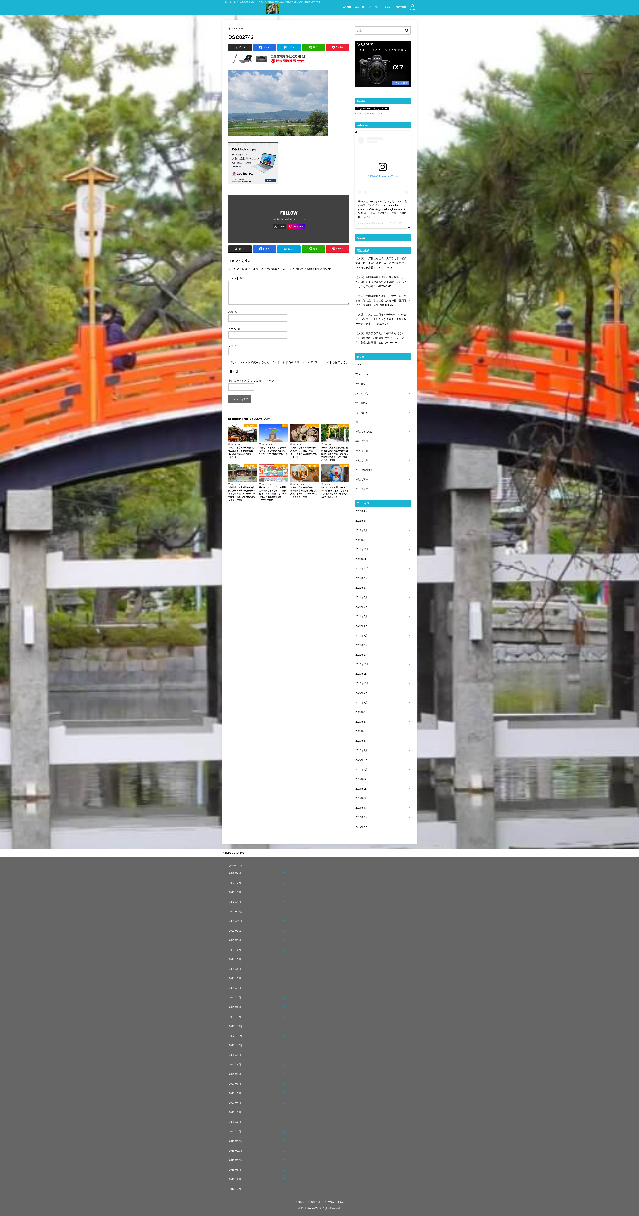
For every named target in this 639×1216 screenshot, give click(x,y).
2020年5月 (361, 731)
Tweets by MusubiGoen (368, 113)
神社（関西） (363, 489)
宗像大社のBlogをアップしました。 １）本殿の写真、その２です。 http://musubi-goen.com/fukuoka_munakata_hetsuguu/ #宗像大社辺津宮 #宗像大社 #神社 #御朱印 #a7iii (382, 209)
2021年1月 (361, 654)
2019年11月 (362, 788)
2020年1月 (361, 769)
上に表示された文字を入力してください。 (254, 380)
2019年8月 (361, 817)
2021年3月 (361, 635)
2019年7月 (361, 827)
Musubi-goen (365, 223)
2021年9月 (361, 578)
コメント (235, 278)
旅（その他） (363, 393)
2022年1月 (361, 540)
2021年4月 (361, 626)
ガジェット (361, 383)
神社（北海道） (364, 470)
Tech (377, 7)
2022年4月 (361, 511)
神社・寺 (359, 7)
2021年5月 (361, 616)
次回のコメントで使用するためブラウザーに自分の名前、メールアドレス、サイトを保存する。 (290, 362)
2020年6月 (361, 721)
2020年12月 (362, 664)
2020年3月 (361, 750)
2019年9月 (361, 807)
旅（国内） (361, 403)
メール (234, 328)
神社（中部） (363, 450)
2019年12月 (362, 779)
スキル (388, 7)
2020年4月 (361, 740)
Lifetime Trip (313, 1208)
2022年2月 (361, 530)
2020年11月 (362, 673)
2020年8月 (361, 702)
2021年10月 (362, 568)
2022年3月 (361, 520)
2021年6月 (361, 607)
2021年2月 (361, 645)
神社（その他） (364, 431)
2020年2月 (361, 760)
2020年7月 (361, 712)
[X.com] (280, 226)
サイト (232, 345)
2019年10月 (362, 798)
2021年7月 (361, 597)
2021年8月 (361, 587)
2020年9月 (361, 693)
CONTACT (401, 7)
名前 (232, 311)
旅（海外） (361, 412)
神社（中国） (363, 441)
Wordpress (361, 374)
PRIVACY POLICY (333, 1202)
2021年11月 (362, 559)
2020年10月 (362, 683)
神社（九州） (363, 460)
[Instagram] (296, 226)
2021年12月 (362, 549)
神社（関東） (363, 479)
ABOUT (347, 7)
